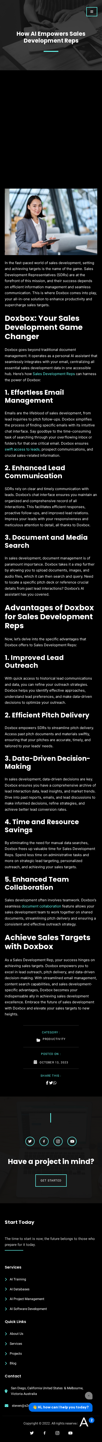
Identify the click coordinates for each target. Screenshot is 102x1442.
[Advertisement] (51, 135)
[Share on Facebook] (47, 1083)
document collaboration (41, 906)
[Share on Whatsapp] (55, 1083)
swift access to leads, (23, 449)
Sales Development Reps (54, 374)
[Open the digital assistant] (83, 1422)
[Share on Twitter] (51, 1083)
